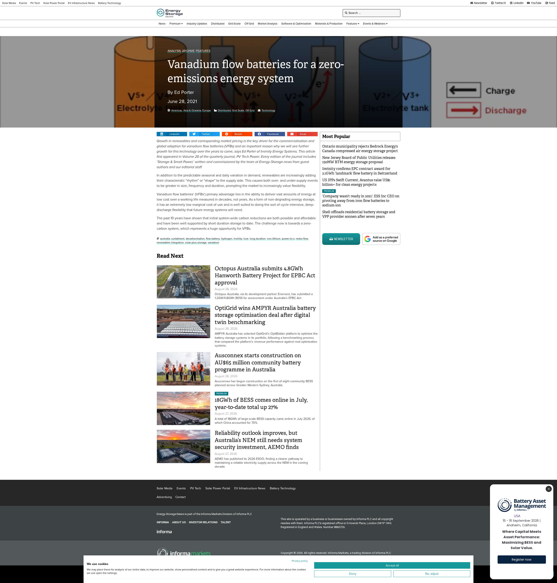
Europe (206, 110)
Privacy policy (300, 561)
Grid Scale (238, 110)
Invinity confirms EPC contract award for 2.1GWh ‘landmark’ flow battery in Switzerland (359, 171)
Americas (176, 110)
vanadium (213, 242)
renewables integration (170, 242)
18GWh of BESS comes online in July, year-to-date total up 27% (261, 403)
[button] (172, 134)
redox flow (302, 238)
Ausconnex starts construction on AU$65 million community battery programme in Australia (258, 362)
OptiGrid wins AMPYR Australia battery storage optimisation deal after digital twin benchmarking (265, 315)
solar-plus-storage (195, 242)
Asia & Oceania (192, 110)
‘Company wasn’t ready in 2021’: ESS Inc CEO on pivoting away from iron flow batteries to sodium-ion (360, 201)
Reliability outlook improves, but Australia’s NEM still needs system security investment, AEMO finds (258, 440)
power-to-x (288, 238)
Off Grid (250, 110)
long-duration (258, 238)
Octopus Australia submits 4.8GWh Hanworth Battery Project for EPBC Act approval (265, 275)
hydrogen (226, 238)
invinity (238, 238)
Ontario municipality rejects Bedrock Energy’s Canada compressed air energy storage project (360, 148)
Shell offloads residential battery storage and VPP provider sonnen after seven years (358, 214)
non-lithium (273, 238)
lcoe (245, 238)
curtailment (178, 238)
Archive (188, 51)
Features (203, 51)
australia (165, 238)
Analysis (174, 51)
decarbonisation (195, 238)
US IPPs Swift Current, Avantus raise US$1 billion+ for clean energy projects (356, 182)
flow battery (213, 238)
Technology (268, 110)
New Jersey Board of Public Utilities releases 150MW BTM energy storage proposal (358, 159)
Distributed (224, 110)
